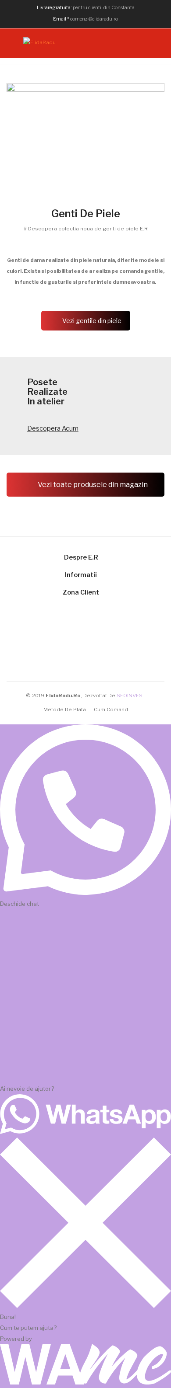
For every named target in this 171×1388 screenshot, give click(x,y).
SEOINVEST (131, 695)
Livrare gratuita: (54, 7)
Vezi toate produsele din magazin (92, 484)
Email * (61, 19)
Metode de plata (64, 709)
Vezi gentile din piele (91, 320)
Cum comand (111, 709)
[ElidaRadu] (39, 42)
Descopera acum (52, 428)
